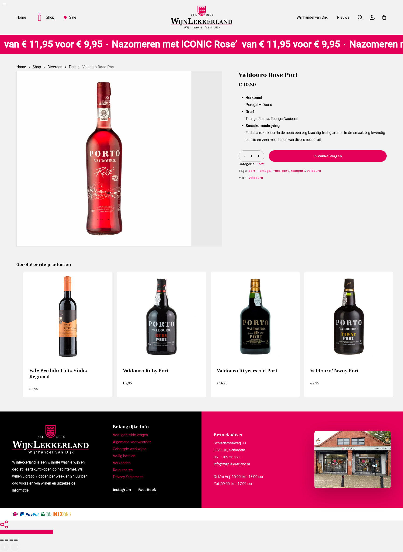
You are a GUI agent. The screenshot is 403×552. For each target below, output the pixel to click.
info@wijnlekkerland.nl (232, 464)
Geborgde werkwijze (129, 449)
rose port (281, 170)
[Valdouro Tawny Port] (348, 316)
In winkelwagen (327, 156)
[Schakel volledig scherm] (6, 540)
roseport (298, 170)
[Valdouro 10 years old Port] (255, 316)
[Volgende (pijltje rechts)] (15, 547)
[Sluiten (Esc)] (16, 540)
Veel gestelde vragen (130, 435)
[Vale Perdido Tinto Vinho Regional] (67, 316)
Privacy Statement (128, 477)
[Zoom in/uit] (2, 540)
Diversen (55, 67)
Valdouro (256, 177)
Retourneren (123, 470)
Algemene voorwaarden (132, 442)
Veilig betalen (124, 456)
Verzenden (122, 463)
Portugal (264, 170)
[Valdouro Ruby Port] (161, 316)
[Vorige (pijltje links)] (4, 547)
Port (72, 67)
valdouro (314, 170)
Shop (37, 67)
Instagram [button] (122, 489)
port (251, 170)
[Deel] (11, 540)
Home (21, 67)
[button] (50, 391)
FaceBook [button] (147, 489)
